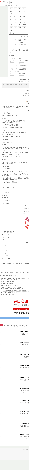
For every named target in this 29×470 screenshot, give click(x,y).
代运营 (15, 22)
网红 (15, 27)
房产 (20, 11)
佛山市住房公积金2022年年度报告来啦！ (19, 69)
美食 (15, 11)
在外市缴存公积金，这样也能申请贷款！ (18, 44)
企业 (15, 14)
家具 (11, 30)
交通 (20, 19)
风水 (21, 22)
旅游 (24, 16)
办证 (24, 19)
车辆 (25, 22)
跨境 (24, 27)
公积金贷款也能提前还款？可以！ (17, 63)
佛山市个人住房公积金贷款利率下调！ (18, 39)
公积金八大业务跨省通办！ (15, 71)
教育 (15, 16)
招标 (20, 8)
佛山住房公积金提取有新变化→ (16, 40)
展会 (24, 11)
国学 (11, 8)
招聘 (24, 8)
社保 (24, 14)
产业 (20, 24)
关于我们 (23, 449)
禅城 (6, 5)
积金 (20, 14)
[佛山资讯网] (2, 1)
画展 (20, 27)
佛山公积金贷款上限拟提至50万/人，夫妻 (19, 49)
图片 (11, 24)
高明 (16, 5)
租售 (11, 11)
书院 (11, 22)
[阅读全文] (26, 357)
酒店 (11, 19)
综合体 (24, 24)
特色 (20, 16)
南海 (11, 5)
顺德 (9, 5)
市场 (11, 27)
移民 (15, 24)
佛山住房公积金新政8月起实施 (16, 42)
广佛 (11, 14)
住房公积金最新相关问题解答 (16, 58)
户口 (11, 16)
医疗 (15, 19)
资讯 (15, 8)
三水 (13, 5)
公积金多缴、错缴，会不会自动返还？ (18, 68)
